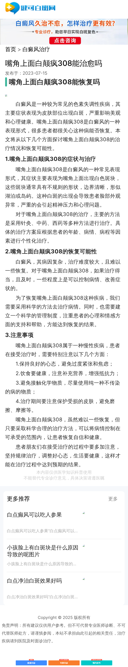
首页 (10, 49)
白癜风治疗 (36, 49)
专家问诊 (64, 662)
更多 (113, 499)
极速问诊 (31, 662)
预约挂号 (96, 662)
